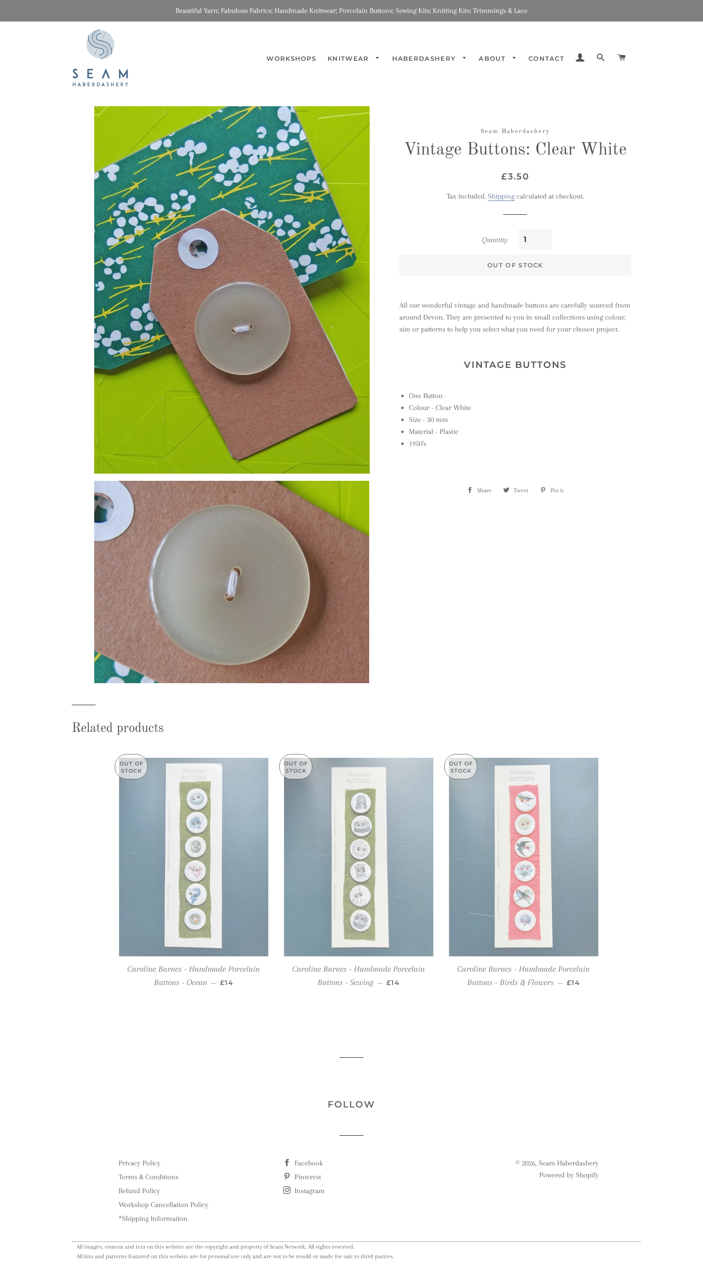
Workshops (291, 58)
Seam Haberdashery (568, 1163)
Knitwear (350, 58)
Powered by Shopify (569, 1175)
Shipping (501, 196)
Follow (351, 1104)
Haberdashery (425, 58)
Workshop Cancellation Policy (164, 1204)
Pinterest (307, 1177)
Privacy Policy (140, 1163)
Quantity (495, 239)
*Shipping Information (153, 1218)
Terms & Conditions (148, 1177)
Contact (546, 58)
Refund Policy (139, 1190)
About (493, 58)
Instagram (309, 1190)
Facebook (308, 1163)
